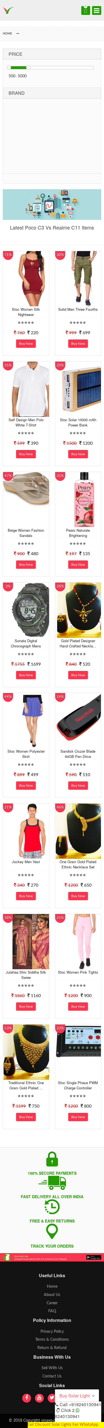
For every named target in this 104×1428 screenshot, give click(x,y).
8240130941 (67, 1416)
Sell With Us (52, 1368)
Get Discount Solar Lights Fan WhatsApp (63, 1425)
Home (52, 1287)
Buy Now (26, 343)
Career (52, 1303)
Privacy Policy (52, 1332)
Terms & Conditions (52, 1340)
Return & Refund (52, 1348)
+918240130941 (85, 1404)
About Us (52, 1295)
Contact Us (52, 1376)
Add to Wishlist (31, 302)
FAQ (52, 1311)
